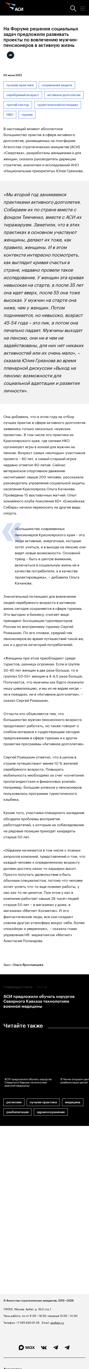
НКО (9, 115)
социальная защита (57, 85)
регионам (13, 1102)
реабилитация (17, 1112)
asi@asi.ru (57, 1322)
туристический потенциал (57, 105)
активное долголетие (64, 95)
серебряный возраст (22, 95)
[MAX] (27, 1347)
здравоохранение (51, 1112)
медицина (72, 1102)
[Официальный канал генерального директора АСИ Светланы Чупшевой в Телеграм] (67, 1347)
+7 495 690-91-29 (27, 1322)
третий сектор (17, 105)
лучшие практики (20, 85)
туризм (27, 115)
